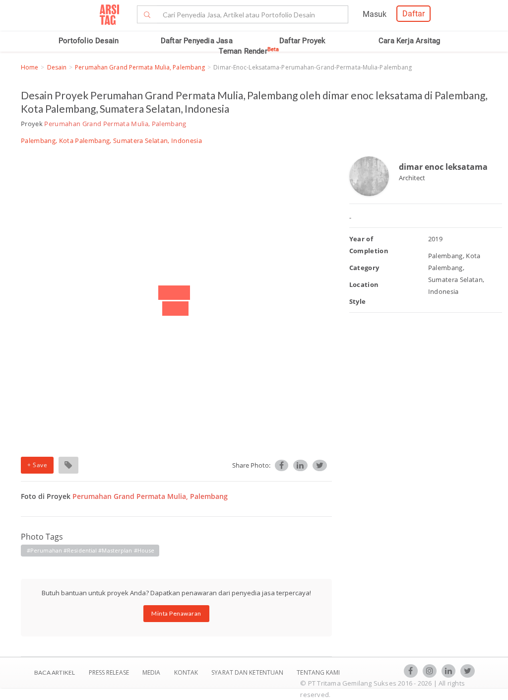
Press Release (108, 672)
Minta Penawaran (176, 613)
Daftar (413, 13)
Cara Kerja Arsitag (410, 40)
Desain (57, 67)
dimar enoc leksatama (443, 166)
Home (29, 67)
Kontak (187, 672)
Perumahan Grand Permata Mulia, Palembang (140, 67)
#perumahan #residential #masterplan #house (90, 550)
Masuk (374, 14)
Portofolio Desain (89, 40)
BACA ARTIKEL (54, 672)
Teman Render (249, 51)
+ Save (37, 465)
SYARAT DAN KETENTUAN (248, 672)
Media (152, 672)
